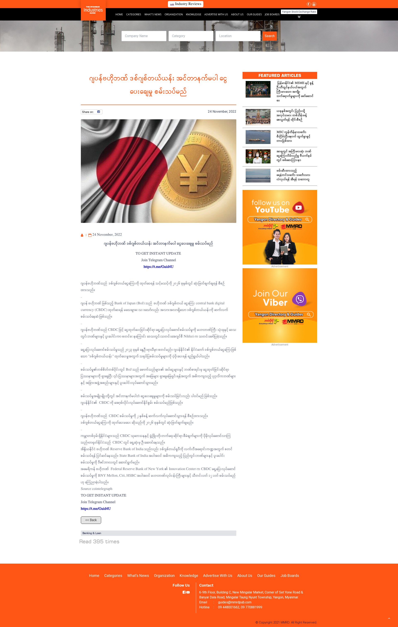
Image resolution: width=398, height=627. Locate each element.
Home (119, 14)
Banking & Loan (92, 533)
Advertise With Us (216, 14)
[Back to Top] (389, 618)
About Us (237, 14)
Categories (133, 14)
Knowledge (194, 14)
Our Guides (254, 14)
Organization (174, 14)
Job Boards (272, 14)
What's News (153, 14)
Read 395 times (99, 541)
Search (270, 36)
